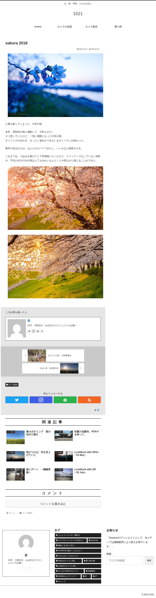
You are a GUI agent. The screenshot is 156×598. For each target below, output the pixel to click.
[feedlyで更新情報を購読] (38, 331)
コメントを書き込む (53, 503)
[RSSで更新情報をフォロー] (42, 331)
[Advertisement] (132, 57)
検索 (108, 554)
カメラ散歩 (13, 385)
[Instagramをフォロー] (33, 331)
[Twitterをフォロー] (29, 331)
